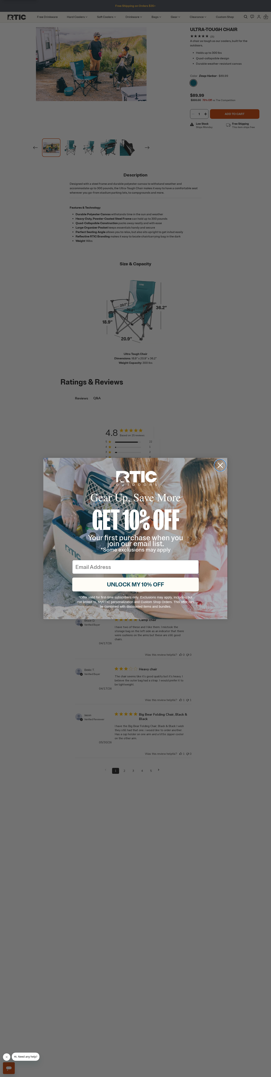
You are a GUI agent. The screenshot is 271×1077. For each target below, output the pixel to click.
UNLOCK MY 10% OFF (135, 584)
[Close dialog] (220, 465)
